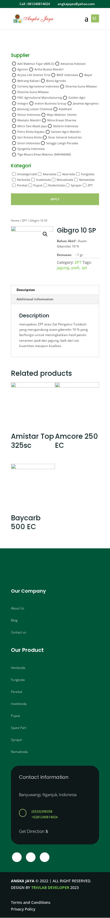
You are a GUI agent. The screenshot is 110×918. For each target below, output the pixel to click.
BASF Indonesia (67, 75)
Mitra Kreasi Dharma (61, 120)
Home (15, 220)
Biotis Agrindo (56, 81)
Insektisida (43, 180)
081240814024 (39, 4)
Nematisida (87, 180)
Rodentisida (56, 185)
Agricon (22, 69)
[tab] (55, 290)
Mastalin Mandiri (29, 120)
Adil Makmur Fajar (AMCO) (35, 64)
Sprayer (76, 185)
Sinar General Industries (65, 137)
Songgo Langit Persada (62, 143)
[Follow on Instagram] (31, 857)
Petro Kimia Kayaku (31, 132)
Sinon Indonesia (28, 143)
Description (26, 290)
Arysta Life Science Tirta (33, 75)
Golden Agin (76, 97)
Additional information (35, 299)
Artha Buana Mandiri (49, 69)
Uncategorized (27, 174)
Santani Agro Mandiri (66, 132)
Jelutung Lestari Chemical (34, 109)
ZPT (90, 185)
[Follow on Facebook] (17, 857)
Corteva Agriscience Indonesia (38, 86)
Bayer (88, 75)
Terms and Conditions (30, 902)
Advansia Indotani (73, 64)
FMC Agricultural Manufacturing (39, 97)
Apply (55, 199)
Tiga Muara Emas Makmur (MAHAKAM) (44, 154)
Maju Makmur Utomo (62, 115)
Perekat (22, 185)
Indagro (22, 103)
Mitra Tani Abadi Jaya (32, 126)
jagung (63, 267)
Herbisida (23, 180)
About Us (17, 608)
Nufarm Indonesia (65, 126)
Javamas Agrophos (86, 103)
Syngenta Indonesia (31, 149)
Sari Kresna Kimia (29, 137)
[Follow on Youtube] (44, 857)
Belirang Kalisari (28, 81)
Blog (14, 620)
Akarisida (68, 174)
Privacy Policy (23, 909)
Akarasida (49, 174)
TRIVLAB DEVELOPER (50, 887)
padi (75, 267)
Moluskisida (65, 180)
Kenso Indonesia (28, 115)
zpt (84, 267)
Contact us (18, 632)
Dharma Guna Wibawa (81, 86)
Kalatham (65, 109)
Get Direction (31, 831)
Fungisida (87, 174)
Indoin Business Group (50, 103)
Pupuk (37, 185)
